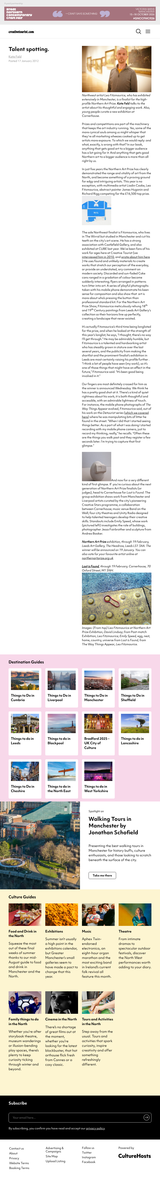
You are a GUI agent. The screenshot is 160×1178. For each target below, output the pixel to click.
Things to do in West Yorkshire (96, 788)
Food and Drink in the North (22, 933)
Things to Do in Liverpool (59, 697)
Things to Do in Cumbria (22, 697)
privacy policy (95, 1128)
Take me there (102, 875)
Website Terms (19, 1163)
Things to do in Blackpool (59, 740)
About (13, 1153)
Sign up (146, 1118)
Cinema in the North (61, 1019)
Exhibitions (54, 931)
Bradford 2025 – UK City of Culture (96, 743)
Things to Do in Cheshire (22, 788)
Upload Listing (55, 1161)
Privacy (14, 1158)
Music (86, 931)
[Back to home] (21, 31)
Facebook (88, 1162)
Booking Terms (19, 1168)
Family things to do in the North (24, 1021)
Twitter (87, 1152)
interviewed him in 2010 (98, 257)
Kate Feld (15, 57)
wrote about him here (135, 257)
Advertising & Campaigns (55, 1150)
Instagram (89, 1157)
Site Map (52, 1156)
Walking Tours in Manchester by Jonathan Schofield (113, 825)
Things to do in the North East (59, 788)
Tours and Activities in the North (97, 1021)
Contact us (16, 1148)
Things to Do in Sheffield (132, 697)
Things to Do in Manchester (96, 697)
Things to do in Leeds (22, 740)
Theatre (125, 931)
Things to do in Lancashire (132, 740)
